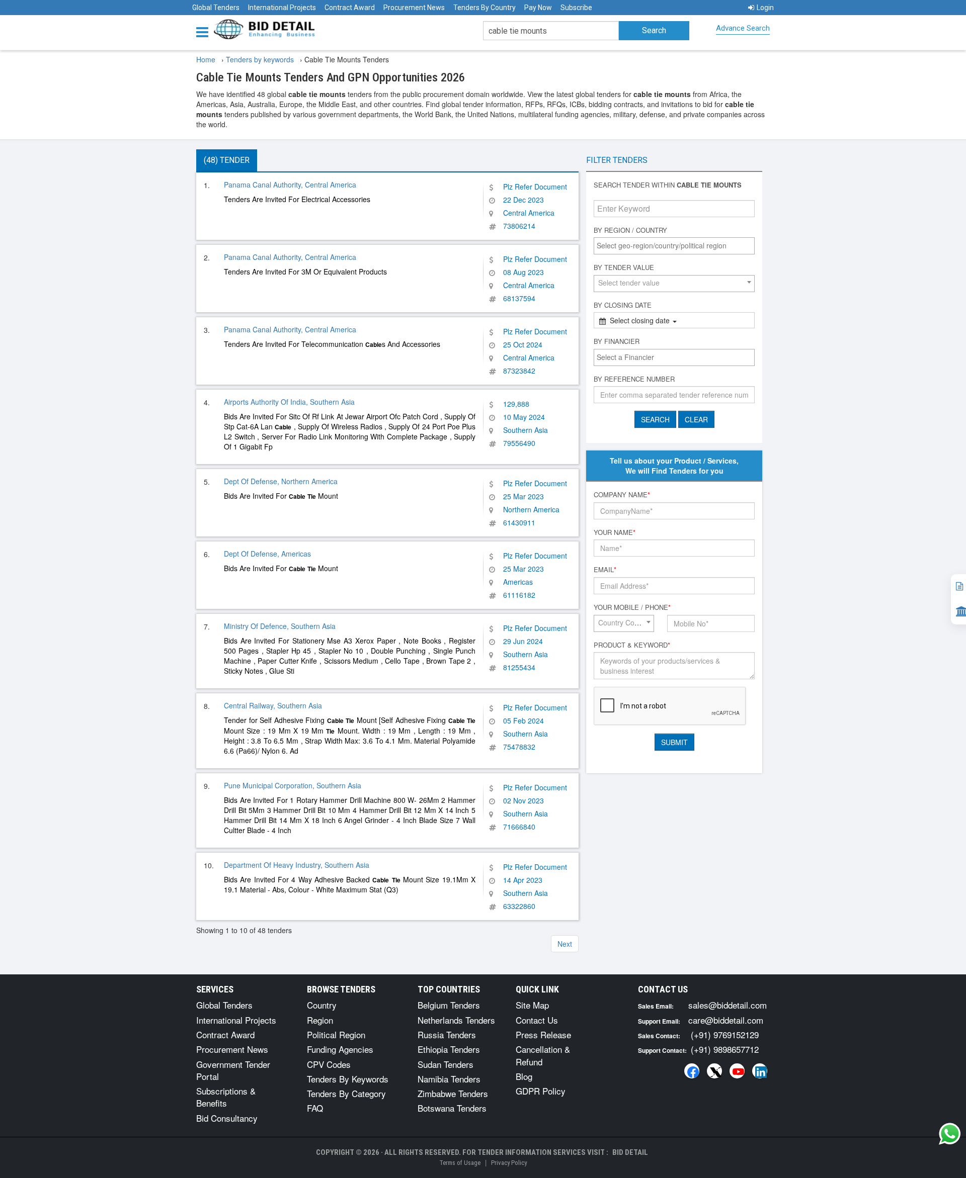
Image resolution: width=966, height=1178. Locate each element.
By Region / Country (630, 230)
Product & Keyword (632, 645)
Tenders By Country (484, 8)
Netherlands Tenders (456, 1020)
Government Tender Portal (233, 1070)
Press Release (543, 1034)
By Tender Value (624, 267)
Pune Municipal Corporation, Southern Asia (292, 785)
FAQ (315, 1108)
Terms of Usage (459, 1162)
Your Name (614, 532)
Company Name (622, 494)
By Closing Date (623, 305)
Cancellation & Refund (543, 1055)
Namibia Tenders (449, 1078)
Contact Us (537, 1020)
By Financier (616, 341)
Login (765, 8)
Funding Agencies (340, 1049)
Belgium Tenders (449, 1005)
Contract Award (350, 8)
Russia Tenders (447, 1034)
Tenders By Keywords (347, 1078)
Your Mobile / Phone (632, 607)
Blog (524, 1076)
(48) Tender (227, 160)
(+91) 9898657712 (725, 1049)
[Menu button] (204, 31)
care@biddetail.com (725, 1020)
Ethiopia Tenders (449, 1049)
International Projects (282, 8)
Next (564, 944)
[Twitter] (714, 1070)
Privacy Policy (509, 1162)
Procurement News (414, 8)
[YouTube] (737, 1070)
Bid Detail (630, 1152)
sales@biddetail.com (727, 1005)
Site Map (532, 1005)
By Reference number (634, 379)
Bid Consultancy (227, 1118)
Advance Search (743, 28)
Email (605, 569)
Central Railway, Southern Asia (273, 705)
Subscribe (576, 8)
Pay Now (538, 8)
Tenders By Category (346, 1093)
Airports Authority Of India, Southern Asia (289, 402)
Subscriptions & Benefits (226, 1096)
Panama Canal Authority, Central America (290, 184)
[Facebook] (691, 1070)
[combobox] (674, 245)
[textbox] (677, 245)
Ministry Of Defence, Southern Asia (280, 626)
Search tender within (668, 185)
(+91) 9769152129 (725, 1034)
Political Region (336, 1034)
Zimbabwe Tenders (453, 1093)
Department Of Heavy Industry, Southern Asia (296, 865)
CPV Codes (329, 1064)
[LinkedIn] (759, 1070)
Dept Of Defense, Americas (267, 554)
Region (320, 1020)
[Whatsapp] (949, 1133)
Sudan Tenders (445, 1064)
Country (322, 1005)
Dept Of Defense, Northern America (281, 481)
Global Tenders (215, 8)
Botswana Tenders (452, 1108)
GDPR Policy (541, 1090)
